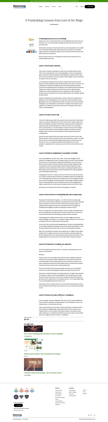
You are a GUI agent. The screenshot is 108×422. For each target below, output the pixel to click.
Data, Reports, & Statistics (60, 402)
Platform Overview (58, 390)
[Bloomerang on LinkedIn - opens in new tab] (90, 415)
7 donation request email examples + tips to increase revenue (43, 373)
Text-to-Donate (58, 395)
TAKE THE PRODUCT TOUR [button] (18, 410)
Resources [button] (47, 6)
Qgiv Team (32, 45)
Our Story (84, 390)
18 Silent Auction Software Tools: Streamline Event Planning (42, 354)
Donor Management (59, 401)
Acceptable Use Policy (17, 419)
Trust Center (71, 394)
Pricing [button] (59, 6)
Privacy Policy (25, 419)
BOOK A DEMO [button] (90, 6)
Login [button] (77, 6)
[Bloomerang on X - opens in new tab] (92, 415)
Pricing (84, 391)
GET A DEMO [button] (19, 405)
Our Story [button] (54, 6)
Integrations (57, 404)
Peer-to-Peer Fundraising (60, 397)
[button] (82, 7)
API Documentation (72, 395)
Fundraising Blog (72, 390)
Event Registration (58, 394)
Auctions (57, 399)
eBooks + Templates (72, 392)
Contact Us (85, 393)
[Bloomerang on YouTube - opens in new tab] (94, 415)
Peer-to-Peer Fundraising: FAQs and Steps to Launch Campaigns (43, 334)
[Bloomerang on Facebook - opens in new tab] (88, 415)
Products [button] (40, 6)
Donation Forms (58, 392)
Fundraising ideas (54, 24)
